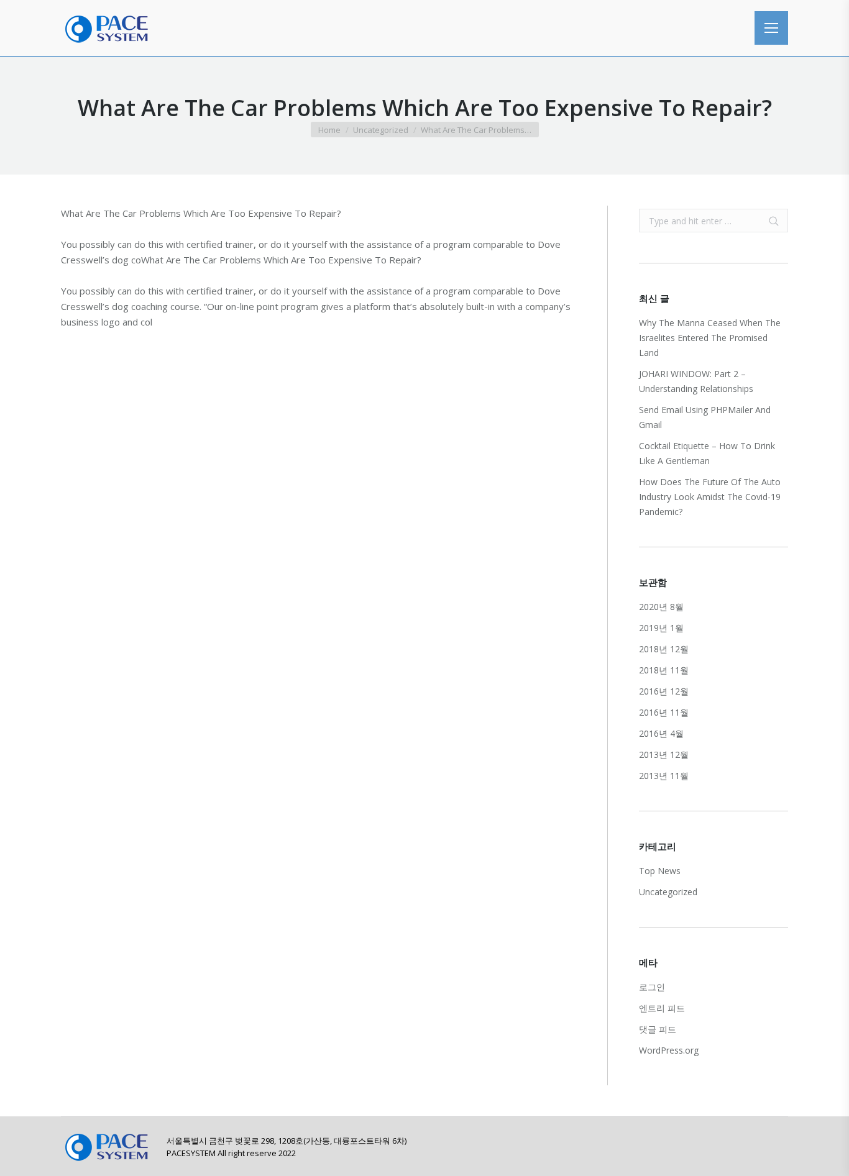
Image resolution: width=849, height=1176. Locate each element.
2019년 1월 (661, 628)
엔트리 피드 (662, 1008)
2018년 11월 (664, 670)
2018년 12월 (664, 649)
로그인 (652, 987)
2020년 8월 (661, 607)
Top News (660, 871)
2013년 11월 (664, 776)
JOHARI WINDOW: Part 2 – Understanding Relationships (696, 381)
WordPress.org (669, 1050)
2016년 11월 (664, 712)
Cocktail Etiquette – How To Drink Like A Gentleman (707, 453)
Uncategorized (380, 129)
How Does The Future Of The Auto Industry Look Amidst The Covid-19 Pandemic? (710, 496)
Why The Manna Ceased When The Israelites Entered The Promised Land (710, 337)
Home (329, 129)
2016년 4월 (661, 733)
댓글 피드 (657, 1029)
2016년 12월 (664, 691)
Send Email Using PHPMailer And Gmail (705, 417)
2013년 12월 (664, 754)
